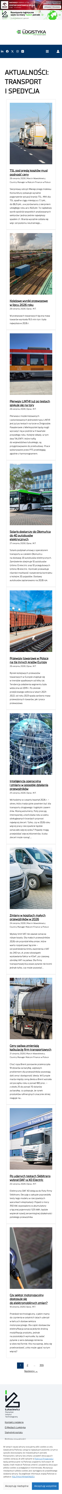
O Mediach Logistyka (15, 1427)
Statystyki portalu (14, 1432)
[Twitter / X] (12, 51)
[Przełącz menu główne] (47, 51)
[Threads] (23, 51)
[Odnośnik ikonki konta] (58, 51)
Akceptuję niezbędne (16, 1486)
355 (42, 1365)
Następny (31, 1371)
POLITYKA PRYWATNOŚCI (23, 1477)
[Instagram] (17, 51)
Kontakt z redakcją (14, 1422)
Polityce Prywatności (44, 1459)
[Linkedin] (2, 51)
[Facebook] (7, 51)
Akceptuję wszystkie (45, 1486)
